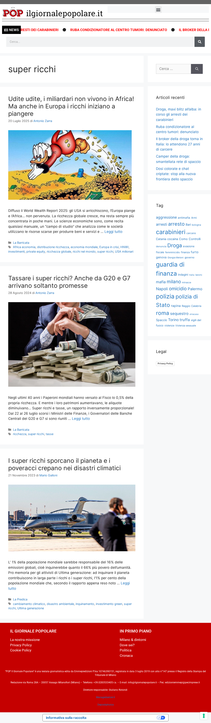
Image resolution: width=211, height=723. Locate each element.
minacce (186, 282)
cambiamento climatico (29, 604)
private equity (35, 251)
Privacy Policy (165, 363)
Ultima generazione (30, 608)
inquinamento (85, 604)
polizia (165, 296)
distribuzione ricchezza (53, 247)
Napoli (162, 288)
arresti (161, 224)
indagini (183, 274)
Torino (173, 320)
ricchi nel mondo (84, 251)
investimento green (109, 604)
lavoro (198, 274)
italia (191, 275)
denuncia (161, 246)
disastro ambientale (60, 604)
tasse (49, 434)
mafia (161, 282)
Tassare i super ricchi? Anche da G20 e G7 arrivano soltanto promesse (69, 281)
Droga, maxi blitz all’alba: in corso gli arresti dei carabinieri (178, 114)
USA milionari (124, 251)
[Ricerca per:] (173, 69)
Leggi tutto (113, 232)
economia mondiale (84, 247)
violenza (169, 325)
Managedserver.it (105, 697)
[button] (158, 9)
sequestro (179, 313)
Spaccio (161, 320)
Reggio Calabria (191, 306)
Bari (188, 224)
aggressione (166, 217)
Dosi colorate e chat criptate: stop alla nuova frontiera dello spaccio (176, 174)
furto (194, 252)
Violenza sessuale (185, 325)
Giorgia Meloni (176, 257)
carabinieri (170, 232)
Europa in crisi (109, 247)
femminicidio (172, 252)
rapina (176, 306)
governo (189, 257)
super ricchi (105, 251)
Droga (174, 245)
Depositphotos (105, 704)
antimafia (184, 217)
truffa (185, 319)
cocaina (172, 239)
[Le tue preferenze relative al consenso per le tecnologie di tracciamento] (204, 716)
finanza (185, 252)
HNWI (124, 247)
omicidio (178, 288)
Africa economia (24, 247)
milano (174, 281)
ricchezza (19, 434)
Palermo (195, 289)
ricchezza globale (59, 251)
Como (183, 239)
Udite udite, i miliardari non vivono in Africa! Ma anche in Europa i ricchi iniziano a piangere (71, 106)
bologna (196, 224)
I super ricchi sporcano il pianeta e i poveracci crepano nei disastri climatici (64, 464)
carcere (191, 233)
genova (161, 257)
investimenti (16, 251)
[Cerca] (200, 42)
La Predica (20, 599)
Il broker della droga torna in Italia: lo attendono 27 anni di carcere (179, 144)
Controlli (194, 239)
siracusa (194, 314)
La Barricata (21, 242)
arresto (176, 224)
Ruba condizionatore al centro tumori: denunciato (106, 30)
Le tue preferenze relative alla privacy (123, 718)
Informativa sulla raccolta (66, 718)
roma (162, 313)
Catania (161, 239)
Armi (194, 217)
